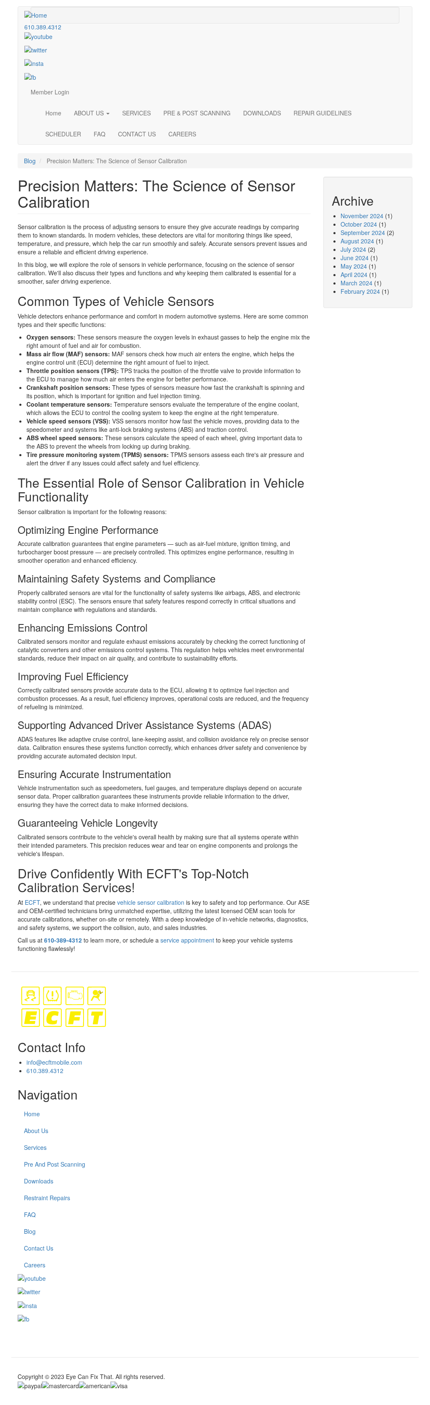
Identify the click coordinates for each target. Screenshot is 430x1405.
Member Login (50, 92)
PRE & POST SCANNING (197, 113)
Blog (30, 161)
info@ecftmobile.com (54, 1062)
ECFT (32, 902)
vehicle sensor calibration (150, 902)
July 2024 (353, 249)
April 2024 (354, 274)
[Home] (38, 14)
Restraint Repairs (47, 1197)
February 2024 (360, 291)
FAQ (99, 134)
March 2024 (356, 283)
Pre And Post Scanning (54, 1164)
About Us (36, 1130)
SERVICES (136, 113)
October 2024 (359, 224)
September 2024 (363, 232)
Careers (34, 1265)
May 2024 (354, 266)
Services (35, 1147)
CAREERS (182, 134)
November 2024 (362, 216)
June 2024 (355, 257)
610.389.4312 (42, 27)
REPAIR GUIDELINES (322, 113)
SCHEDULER (63, 134)
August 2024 (357, 241)
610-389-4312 (63, 940)
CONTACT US (137, 134)
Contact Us (38, 1248)
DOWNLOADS (262, 113)
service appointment (187, 940)
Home (53, 113)
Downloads (38, 1181)
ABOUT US (89, 113)
